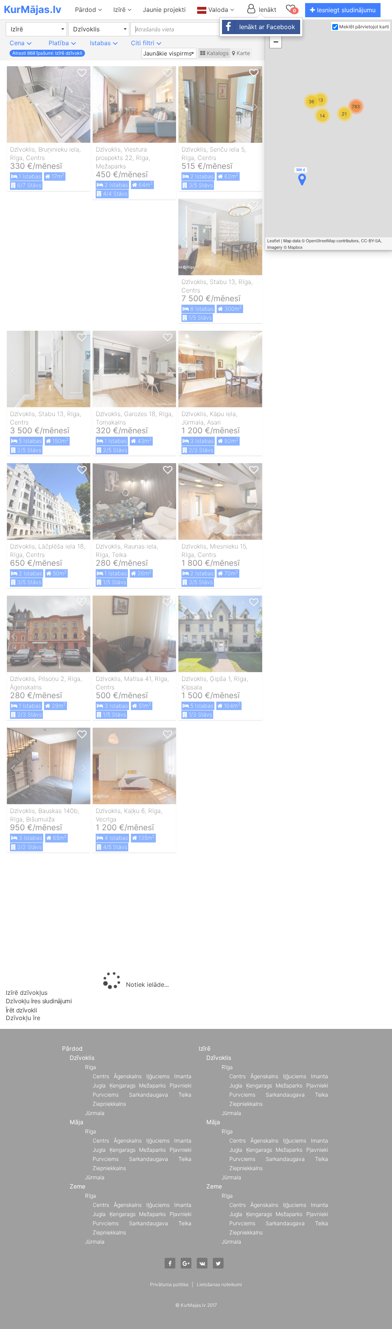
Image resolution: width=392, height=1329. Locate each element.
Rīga (90, 1067)
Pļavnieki (180, 1085)
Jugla (99, 1085)
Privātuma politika (169, 1284)
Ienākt (266, 9)
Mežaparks (152, 1085)
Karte (242, 53)
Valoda (218, 9)
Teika (184, 1094)
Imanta (182, 1076)
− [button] (275, 42)
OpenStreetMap (320, 240)
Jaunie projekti (164, 9)
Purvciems (106, 1094)
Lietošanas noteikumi (219, 1284)
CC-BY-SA (371, 240)
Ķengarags (122, 1085)
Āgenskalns (128, 1076)
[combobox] (178, 29)
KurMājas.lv (32, 9)
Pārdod (86, 9)
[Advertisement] (134, 913)
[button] (36, 29)
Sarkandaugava (148, 1094)
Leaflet (273, 240)
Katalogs (217, 53)
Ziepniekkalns (109, 1103)
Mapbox (295, 247)
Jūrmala (95, 1113)
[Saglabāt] (82, 73)
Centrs (101, 1076)
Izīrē (120, 9)
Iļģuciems (158, 1076)
